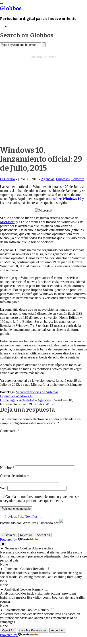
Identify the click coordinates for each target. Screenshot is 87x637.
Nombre (7, 467)
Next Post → (34, 516)
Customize (9, 535)
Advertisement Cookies (20, 610)
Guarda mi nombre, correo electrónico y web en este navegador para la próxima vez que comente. (39, 499)
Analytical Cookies (17, 589)
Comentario (9, 431)
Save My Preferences (33, 630)
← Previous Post (12, 516)
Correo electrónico (14, 476)
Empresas (63, 179)
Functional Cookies (18, 569)
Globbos (11, 8)
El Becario (7, 179)
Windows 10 (24, 396)
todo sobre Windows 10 (63, 199)
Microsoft (7, 222)
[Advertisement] (43, 102)
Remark (38, 569)
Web (3, 488)
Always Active (42, 548)
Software (77, 179)
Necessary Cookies (17, 548)
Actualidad (26, 400)
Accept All (43, 535)
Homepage (7, 400)
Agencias (47, 179)
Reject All (26, 535)
